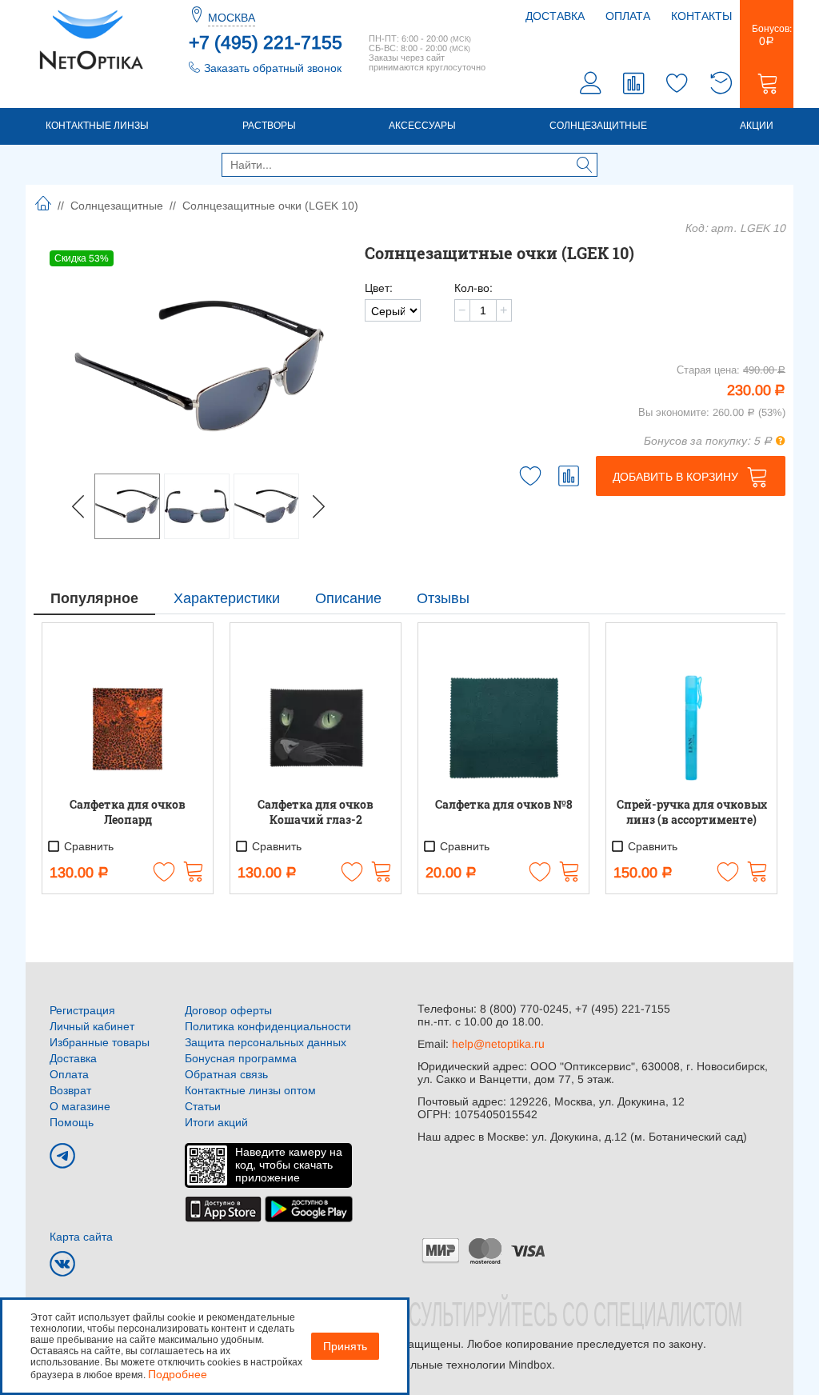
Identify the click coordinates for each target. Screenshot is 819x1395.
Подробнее (177, 1374)
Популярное (94, 598)
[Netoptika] (91, 38)
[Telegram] (62, 1156)
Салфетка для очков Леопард (128, 812)
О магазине (80, 1106)
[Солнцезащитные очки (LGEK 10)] (199, 366)
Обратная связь (226, 1074)
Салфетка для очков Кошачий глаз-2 (316, 812)
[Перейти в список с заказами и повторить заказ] (720, 85)
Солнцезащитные (598, 125)
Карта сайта (81, 1236)
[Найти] (585, 166)
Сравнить (87, 846)
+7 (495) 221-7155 (265, 42)
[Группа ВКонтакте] (62, 1264)
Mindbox (530, 1364)
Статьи (203, 1106)
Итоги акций (216, 1122)
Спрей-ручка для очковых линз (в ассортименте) (692, 812)
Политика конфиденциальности (268, 1026)
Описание (348, 598)
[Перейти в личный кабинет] (591, 85)
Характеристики (227, 598)
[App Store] (223, 1207)
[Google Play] (309, 1207)
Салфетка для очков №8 (504, 804)
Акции (756, 125)
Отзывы (443, 598)
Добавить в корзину (675, 476)
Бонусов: (766, 35)
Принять (345, 1346)
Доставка (555, 16)
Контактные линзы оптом (250, 1090)
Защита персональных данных (265, 1042)
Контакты (701, 16)
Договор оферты (228, 1010)
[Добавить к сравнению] (568, 476)
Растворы (269, 125)
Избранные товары (100, 1042)
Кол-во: (473, 288)
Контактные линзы (97, 125)
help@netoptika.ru (498, 1043)
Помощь (72, 1122)
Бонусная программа (241, 1058)
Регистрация (82, 1010)
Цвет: (379, 288)
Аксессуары (422, 125)
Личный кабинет (92, 1026)
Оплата (627, 16)
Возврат (70, 1090)
